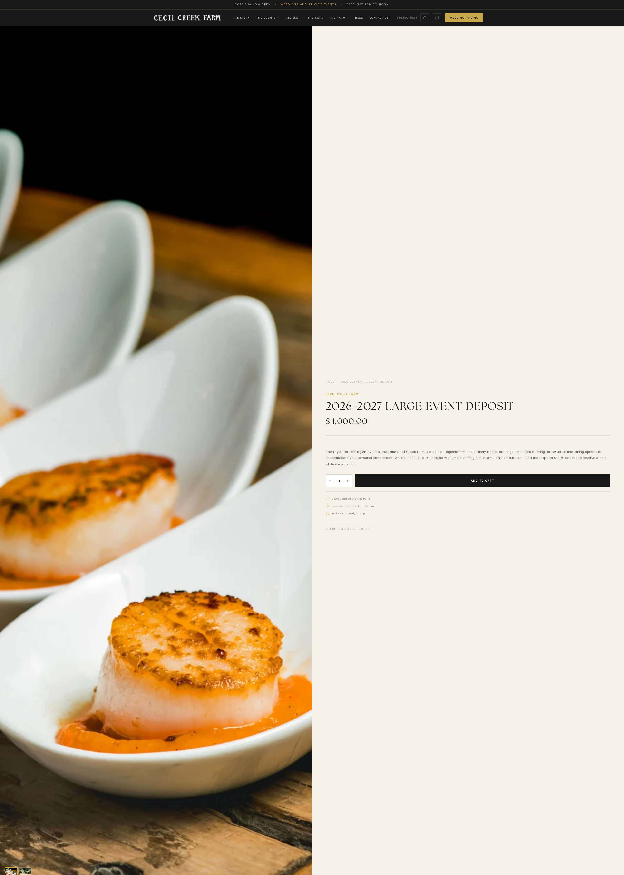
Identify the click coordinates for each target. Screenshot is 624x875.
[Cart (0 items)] (437, 17)
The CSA (291, 17)
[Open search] (424, 17)
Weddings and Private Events (308, 4)
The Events (266, 17)
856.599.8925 (407, 17)
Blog (359, 17)
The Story (241, 17)
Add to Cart (482, 480)
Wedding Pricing (464, 17)
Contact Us (379, 17)
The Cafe (315, 17)
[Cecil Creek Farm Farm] (187, 18)
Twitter (365, 529)
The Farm (338, 17)
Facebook (348, 529)
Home (330, 381)
